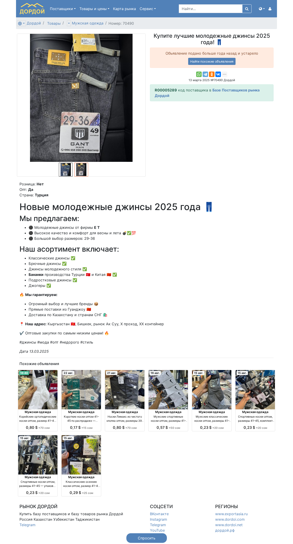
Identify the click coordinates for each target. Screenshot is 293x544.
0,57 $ (168, 427)
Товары (54, 23)
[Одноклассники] (211, 74)
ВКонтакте (159, 514)
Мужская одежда (87, 23)
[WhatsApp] (199, 74)
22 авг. (68, 373)
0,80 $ (38, 427)
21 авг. (111, 373)
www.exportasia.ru (231, 514)
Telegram (27, 525)
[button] (262, 8)
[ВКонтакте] (218, 74)
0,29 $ (81, 492)
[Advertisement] (212, 137)
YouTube (157, 530)
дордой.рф (225, 530)
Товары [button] (93, 8)
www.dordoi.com (230, 519)
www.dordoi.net (229, 525)
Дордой (34, 23)
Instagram (158, 519)
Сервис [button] (146, 8)
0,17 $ (81, 427)
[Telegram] (205, 74)
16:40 (24, 373)
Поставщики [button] (61, 8)
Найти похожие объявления (211, 61)
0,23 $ (212, 427)
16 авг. (155, 373)
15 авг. (198, 373)
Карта (124, 8)
